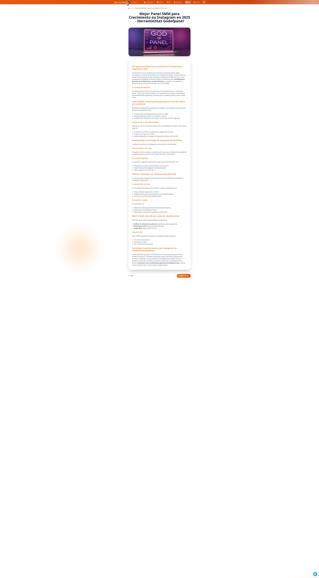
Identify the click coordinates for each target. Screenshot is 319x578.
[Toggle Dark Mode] (204, 2)
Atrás (131, 276)
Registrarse (182, 276)
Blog (132, 8)
